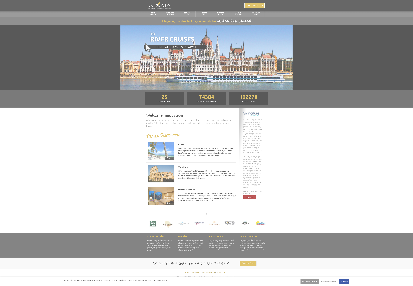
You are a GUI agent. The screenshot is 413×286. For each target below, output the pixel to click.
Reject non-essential (309, 281)
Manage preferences (329, 281)
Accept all (344, 281)
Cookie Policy (163, 280)
